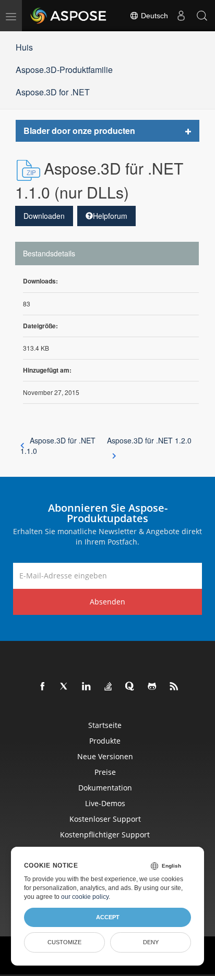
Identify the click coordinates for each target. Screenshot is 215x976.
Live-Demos (105, 803)
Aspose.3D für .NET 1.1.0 (57, 445)
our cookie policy (85, 896)
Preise (105, 772)
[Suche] (202, 15)
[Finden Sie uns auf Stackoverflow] (108, 687)
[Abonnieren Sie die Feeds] (174, 687)
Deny (151, 942)
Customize (64, 942)
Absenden (107, 602)
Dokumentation (105, 788)
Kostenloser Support (105, 819)
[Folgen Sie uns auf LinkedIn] (86, 687)
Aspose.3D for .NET (53, 92)
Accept (108, 917)
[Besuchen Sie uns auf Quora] (130, 687)
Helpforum (110, 216)
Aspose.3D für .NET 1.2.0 (149, 440)
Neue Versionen (105, 756)
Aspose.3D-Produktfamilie (64, 70)
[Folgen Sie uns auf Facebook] (43, 687)
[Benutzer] (181, 15)
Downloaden (44, 216)
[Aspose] (69, 15)
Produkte (105, 741)
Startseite (105, 725)
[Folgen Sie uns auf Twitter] (64, 687)
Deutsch (153, 15)
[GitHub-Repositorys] (152, 687)
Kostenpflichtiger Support (105, 834)
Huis (24, 47)
